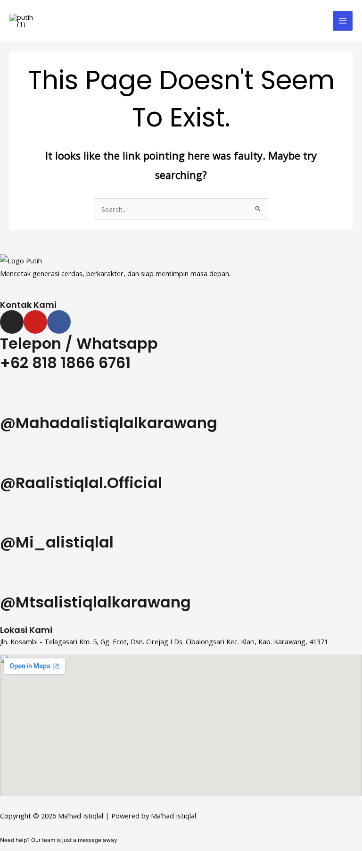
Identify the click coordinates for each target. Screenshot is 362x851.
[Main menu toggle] (343, 21)
